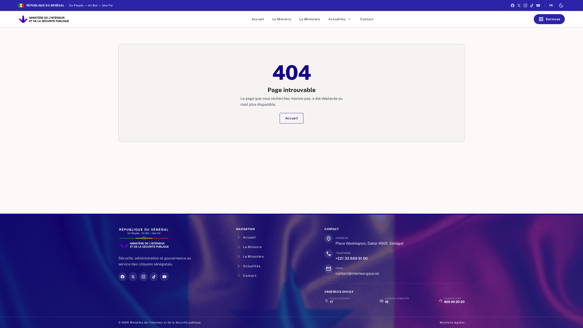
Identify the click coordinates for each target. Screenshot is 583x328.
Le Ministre (281, 19)
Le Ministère (309, 19)
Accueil (258, 19)
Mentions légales (452, 322)
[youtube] (538, 5)
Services (549, 19)
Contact (367, 19)
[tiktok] (532, 5)
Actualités (340, 19)
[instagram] (525, 5)
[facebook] (512, 5)
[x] (519, 5)
